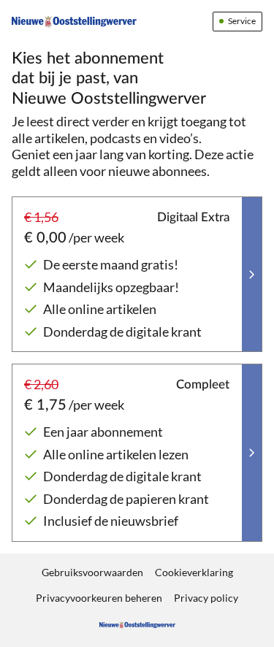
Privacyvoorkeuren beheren (99, 598)
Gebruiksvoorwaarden (92, 572)
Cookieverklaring (194, 572)
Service (242, 20)
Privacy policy (206, 598)
